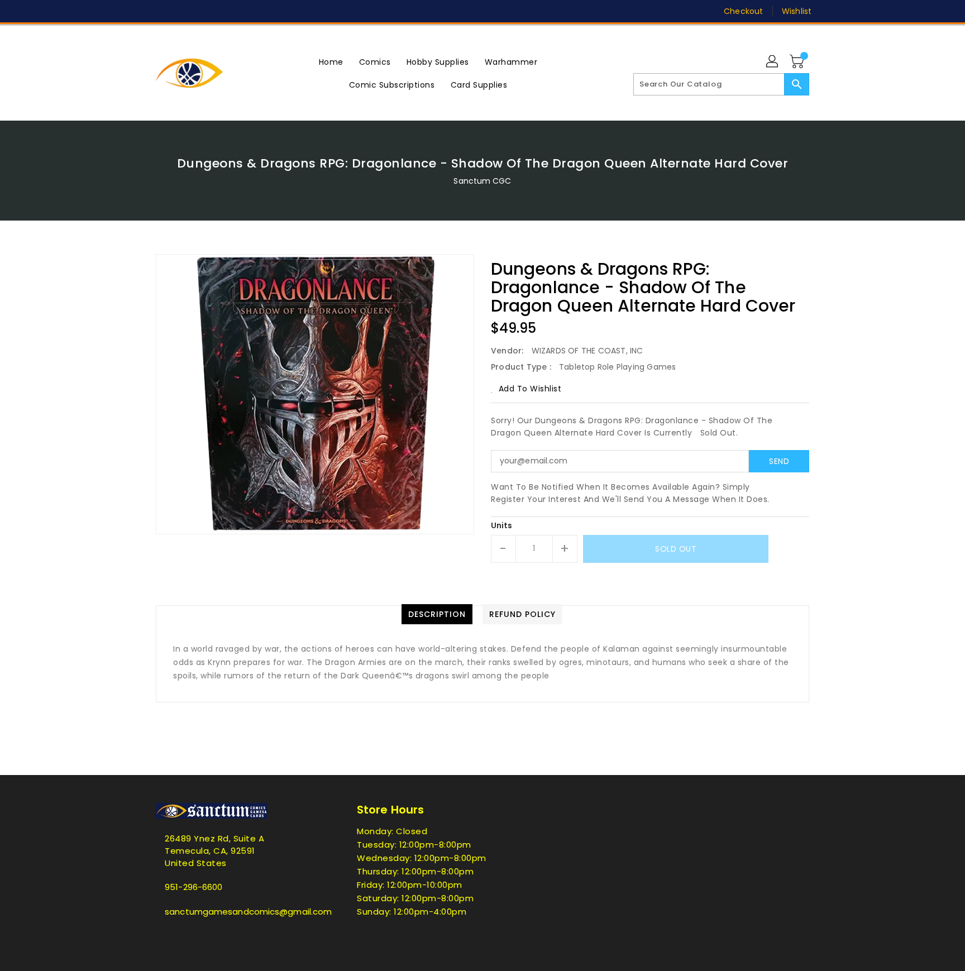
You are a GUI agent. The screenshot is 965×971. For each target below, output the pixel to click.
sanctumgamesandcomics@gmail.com (234, 911)
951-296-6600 (193, 887)
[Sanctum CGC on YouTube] (246, 11)
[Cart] (798, 62)
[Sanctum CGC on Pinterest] (182, 11)
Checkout (743, 11)
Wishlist (796, 11)
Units (502, 525)
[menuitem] (331, 61)
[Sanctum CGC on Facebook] (140, 11)
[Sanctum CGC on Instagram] (203, 11)
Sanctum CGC (482, 180)
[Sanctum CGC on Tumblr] (225, 11)
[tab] (437, 614)
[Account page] (773, 62)
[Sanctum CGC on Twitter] (161, 11)
